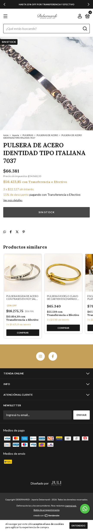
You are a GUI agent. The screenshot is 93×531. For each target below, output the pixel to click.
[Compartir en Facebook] (11, 232)
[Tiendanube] (46, 516)
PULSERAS (27, 135)
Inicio (5, 135)
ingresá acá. (71, 505)
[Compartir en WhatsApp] (4, 232)
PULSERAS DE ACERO (47, 135)
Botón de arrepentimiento (46, 510)
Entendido (78, 525)
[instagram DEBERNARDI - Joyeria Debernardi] (40, 356)
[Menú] (6, 16)
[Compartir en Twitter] (17, 232)
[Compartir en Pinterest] (23, 232)
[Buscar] (84, 29)
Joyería (15, 135)
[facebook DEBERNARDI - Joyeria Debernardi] (52, 356)
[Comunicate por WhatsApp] (85, 509)
